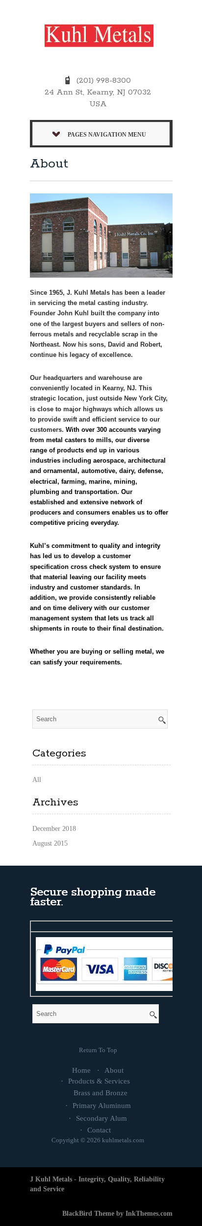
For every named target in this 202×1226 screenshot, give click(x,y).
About (114, 1070)
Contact (99, 1130)
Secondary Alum (101, 1118)
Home (81, 1070)
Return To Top (98, 1050)
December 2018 (54, 828)
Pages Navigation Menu (107, 134)
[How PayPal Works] (114, 963)
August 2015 (50, 843)
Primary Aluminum (102, 1105)
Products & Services (99, 1081)
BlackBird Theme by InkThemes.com (117, 1213)
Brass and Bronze (100, 1093)
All (36, 779)
